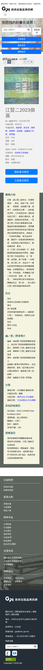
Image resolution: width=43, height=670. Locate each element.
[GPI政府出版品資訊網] (17, 9)
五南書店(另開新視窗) (13, 561)
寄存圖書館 (8, 564)
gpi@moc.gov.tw (22, 632)
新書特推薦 (8, 490)
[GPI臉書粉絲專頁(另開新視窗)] (8, 653)
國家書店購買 (21, 172)
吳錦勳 (20, 131)
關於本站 (13, 4)
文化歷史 (7, 531)
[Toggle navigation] (5, 14)
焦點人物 (7, 510)
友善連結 (7, 585)
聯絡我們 (37, 4)
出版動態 (8, 480)
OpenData (19, 578)
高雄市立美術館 (21, 153)
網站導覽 (4, 4)
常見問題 (7, 578)
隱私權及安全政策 (25, 4)
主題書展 (7, 507)
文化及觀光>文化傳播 (26, 400)
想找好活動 (8, 487)
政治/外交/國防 (10, 544)
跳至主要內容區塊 (6, 1)
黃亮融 (12, 134)
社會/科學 (8, 537)
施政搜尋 (21, 45)
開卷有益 (8, 517)
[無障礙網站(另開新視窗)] (10, 659)
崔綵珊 (19, 128)
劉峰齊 (12, 131)
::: (6, 595)
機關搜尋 (21, 52)
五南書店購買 (21, 180)
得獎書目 (18, 581)
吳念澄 (26, 128)
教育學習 (7, 534)
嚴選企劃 (8, 497)
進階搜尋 (37, 31)
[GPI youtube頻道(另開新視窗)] (15, 653)
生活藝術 (7, 527)
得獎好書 (7, 504)
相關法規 (7, 581)
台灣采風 (7, 524)
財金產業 (7, 541)
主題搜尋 (21, 39)
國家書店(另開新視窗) (13, 558)
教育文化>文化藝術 (25, 397)
